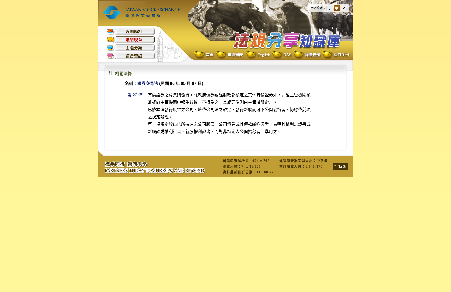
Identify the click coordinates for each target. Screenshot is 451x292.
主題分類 (131, 47)
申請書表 (230, 55)
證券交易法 (147, 83)
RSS (281, 55)
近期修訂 (131, 31)
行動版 (340, 166)
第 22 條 (135, 95)
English (258, 55)
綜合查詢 (131, 55)
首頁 (204, 55)
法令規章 (131, 39)
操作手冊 (335, 55)
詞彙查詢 (306, 55)
